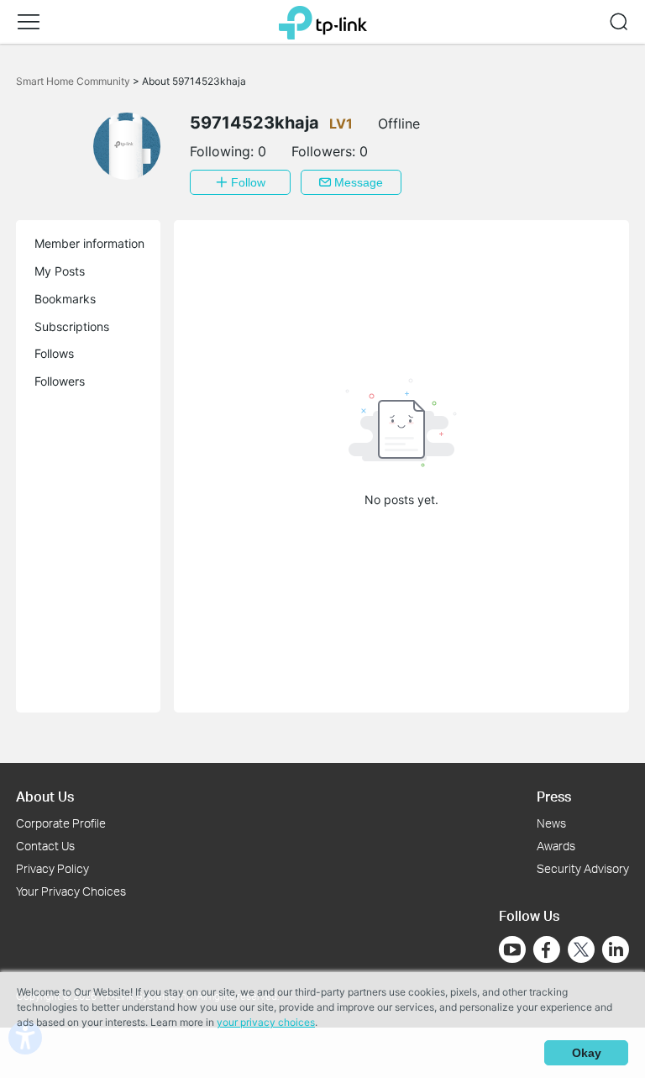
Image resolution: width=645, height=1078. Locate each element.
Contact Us (45, 846)
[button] (28, 22)
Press (554, 796)
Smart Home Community (74, 81)
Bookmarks (65, 299)
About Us (45, 796)
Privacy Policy (52, 868)
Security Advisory (583, 868)
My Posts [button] (59, 271)
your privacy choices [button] (266, 1022)
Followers (59, 381)
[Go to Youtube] (512, 949)
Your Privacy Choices (71, 891)
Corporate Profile (61, 823)
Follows (54, 353)
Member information (89, 243)
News (551, 823)
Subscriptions (71, 326)
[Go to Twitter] (581, 951)
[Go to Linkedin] (615, 949)
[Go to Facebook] (546, 949)
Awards (556, 846)
